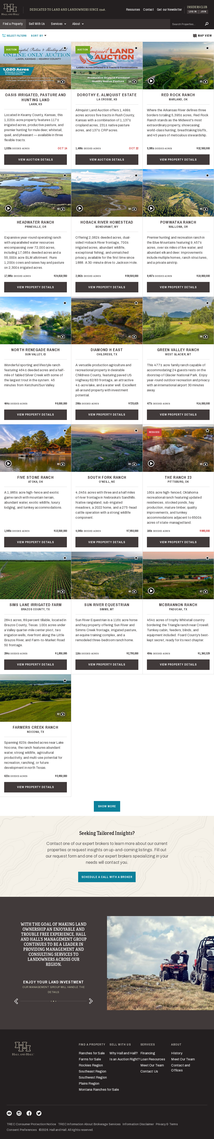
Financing (147, 1053)
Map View (205, 35)
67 (201, 591)
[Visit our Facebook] (29, 1114)
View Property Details (178, 159)
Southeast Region (92, 1071)
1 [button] (51, 1001)
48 (129, 591)
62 (58, 714)
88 (58, 464)
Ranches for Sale (92, 1053)
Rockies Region (91, 1065)
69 (129, 464)
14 (129, 81)
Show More (107, 806)
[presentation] (14, 35)
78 (58, 336)
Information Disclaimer (138, 1124)
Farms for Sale (90, 1059)
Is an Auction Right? (125, 1059)
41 (129, 336)
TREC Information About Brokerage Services (89, 1124)
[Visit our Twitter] (38, 1114)
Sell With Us (37, 23)
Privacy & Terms (167, 1124)
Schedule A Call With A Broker (107, 877)
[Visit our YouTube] (9, 1114)
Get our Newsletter (169, 9)
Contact (148, 9)
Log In (193, 11)
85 (201, 81)
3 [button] (55, 1001)
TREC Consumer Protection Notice (31, 1124)
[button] (39, 35)
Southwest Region (93, 1077)
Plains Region (89, 1083)
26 (58, 591)
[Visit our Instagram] (19, 1114)
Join (203, 11)
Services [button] (57, 23)
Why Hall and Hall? (124, 1053)
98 (58, 209)
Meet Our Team (152, 1065)
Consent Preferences (22, 1129)
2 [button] (53, 1001)
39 (58, 81)
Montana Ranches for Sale (99, 1089)
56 (129, 209)
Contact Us (149, 1071)
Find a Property (13, 23)
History (176, 1053)
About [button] (76, 23)
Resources (133, 9)
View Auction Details (35, 159)
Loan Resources (152, 1059)
